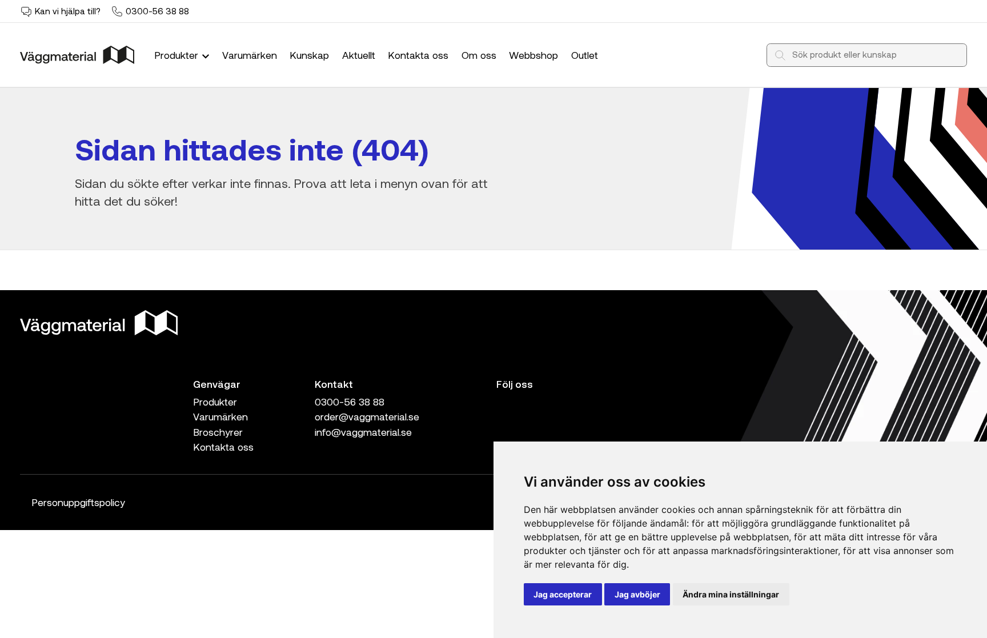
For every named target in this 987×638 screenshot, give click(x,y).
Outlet (584, 55)
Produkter (177, 55)
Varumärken (249, 55)
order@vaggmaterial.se (367, 416)
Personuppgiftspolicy (78, 502)
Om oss (479, 55)
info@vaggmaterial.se (363, 432)
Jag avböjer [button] (637, 594)
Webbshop (533, 55)
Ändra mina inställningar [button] (731, 594)
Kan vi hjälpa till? (68, 11)
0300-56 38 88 (157, 11)
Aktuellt (358, 55)
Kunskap (309, 55)
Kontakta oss (418, 55)
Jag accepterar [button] (562, 594)
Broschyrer (218, 432)
